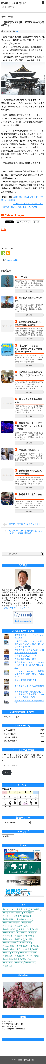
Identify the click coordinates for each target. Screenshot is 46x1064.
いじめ (19, 963)
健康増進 (8, 956)
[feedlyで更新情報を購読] (3, 253)
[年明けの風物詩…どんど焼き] (7, 302)
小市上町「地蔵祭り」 (29, 450)
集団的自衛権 (10, 929)
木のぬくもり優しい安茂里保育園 (29, 686)
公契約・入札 (22, 926)
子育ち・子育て (11, 916)
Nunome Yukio (11, 260)
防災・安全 (23, 909)
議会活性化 (9, 919)
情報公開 (30, 963)
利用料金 (8, 926)
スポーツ (22, 933)
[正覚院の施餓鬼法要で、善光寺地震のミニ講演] (7, 326)
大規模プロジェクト (13, 913)
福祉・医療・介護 (12, 923)
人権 (36, 929)
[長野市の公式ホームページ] (22, 873)
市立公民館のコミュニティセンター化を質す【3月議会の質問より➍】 (29, 665)
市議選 (30, 939)
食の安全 (8, 966)
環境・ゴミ (25, 929)
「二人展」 (24, 277)
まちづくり (9, 909)
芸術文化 (27, 923)
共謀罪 (19, 936)
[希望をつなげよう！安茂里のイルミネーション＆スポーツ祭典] (7, 427)
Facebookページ (23, 1039)
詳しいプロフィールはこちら (16, 608)
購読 (7, 772)
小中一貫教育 (34, 956)
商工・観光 (9, 946)
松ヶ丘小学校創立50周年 (25, 680)
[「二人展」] (7, 281)
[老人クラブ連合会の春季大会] (7, 403)
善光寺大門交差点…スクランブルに (24, 524)
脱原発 (33, 933)
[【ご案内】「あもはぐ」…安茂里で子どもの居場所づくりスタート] (7, 350)
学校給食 (8, 939)
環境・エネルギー (29, 953)
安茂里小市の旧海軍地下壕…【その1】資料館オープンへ (29, 375)
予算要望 (30, 936)
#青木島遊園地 (10, 943)
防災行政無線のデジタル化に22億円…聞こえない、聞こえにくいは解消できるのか (29, 644)
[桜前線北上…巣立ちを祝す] (7, 498)
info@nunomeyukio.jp (23, 621)
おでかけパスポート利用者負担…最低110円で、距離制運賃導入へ (25, 532)
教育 (36, 949)
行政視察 (36, 909)
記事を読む (29, 291)
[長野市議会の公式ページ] (22, 886)
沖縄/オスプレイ (25, 919)
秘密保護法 (26, 943)
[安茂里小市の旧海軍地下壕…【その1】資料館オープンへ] (7, 376)
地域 (17, 31)
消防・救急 (26, 959)
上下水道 (8, 963)
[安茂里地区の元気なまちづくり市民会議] (7, 475)
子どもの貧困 (24, 949)
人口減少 (36, 946)
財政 (15, 953)
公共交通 (29, 913)
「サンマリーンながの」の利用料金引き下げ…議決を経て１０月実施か (29, 673)
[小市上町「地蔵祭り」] (7, 454)
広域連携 (20, 956)
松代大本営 (9, 933)
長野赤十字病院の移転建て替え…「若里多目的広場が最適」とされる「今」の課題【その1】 (29, 694)
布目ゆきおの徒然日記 (13, 3)
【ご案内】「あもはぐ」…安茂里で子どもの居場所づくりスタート (28, 349)
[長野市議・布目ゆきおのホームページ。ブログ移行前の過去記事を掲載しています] (22, 860)
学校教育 (8, 936)
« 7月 (4, 809)
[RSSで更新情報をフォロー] (8, 253)
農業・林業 (9, 949)
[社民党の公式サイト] (24, 897)
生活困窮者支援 (11, 959)
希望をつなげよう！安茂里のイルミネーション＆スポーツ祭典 (28, 426)
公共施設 (25, 916)
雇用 (7, 953)
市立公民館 (23, 946)
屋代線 (19, 939)
